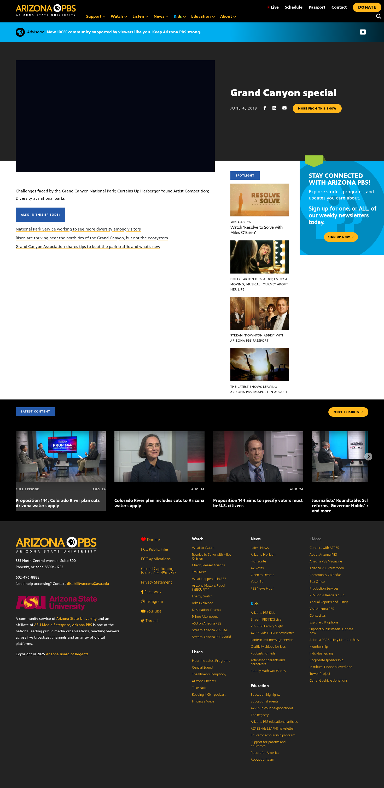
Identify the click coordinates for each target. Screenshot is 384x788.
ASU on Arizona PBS (206, 623)
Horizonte (258, 561)
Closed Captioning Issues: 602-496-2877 (158, 570)
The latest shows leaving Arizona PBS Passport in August (258, 389)
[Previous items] (16, 456)
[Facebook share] (267, 108)
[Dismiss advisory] (363, 32)
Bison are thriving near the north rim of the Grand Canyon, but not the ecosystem (92, 237)
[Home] (46, 10)
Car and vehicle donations (328, 680)
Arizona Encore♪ (204, 681)
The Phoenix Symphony (209, 674)
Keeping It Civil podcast (208, 695)
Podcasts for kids (263, 653)
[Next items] (368, 456)
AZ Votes (257, 568)
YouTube (153, 611)
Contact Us (317, 616)
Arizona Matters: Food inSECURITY (208, 588)
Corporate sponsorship (326, 660)
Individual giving (321, 653)
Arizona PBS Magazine (326, 561)
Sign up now (339, 237)
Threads (151, 620)
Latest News (260, 548)
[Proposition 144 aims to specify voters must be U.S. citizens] (258, 434)
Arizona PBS (82, 625)
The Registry (260, 715)
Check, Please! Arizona (208, 565)
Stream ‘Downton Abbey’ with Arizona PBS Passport (257, 338)
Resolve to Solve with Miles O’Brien (211, 557)
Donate (153, 539)
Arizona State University (76, 618)
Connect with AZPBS (324, 548)
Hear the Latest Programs (211, 661)
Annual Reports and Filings (329, 602)
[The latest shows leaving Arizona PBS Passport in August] (259, 350)
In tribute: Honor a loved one (331, 667)
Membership (319, 647)
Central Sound (202, 667)
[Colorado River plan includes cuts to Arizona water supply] (159, 434)
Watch (197, 538)
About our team (262, 759)
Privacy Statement (156, 582)
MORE (346, 412)
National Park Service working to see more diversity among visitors (78, 229)
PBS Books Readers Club (327, 595)
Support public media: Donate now (331, 631)
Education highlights (265, 695)
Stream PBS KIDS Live (266, 619)
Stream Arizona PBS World (211, 637)
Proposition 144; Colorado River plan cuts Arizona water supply (58, 503)
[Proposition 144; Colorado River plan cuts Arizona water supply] (61, 434)
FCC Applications (156, 558)
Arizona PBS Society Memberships (334, 640)
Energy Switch (202, 596)
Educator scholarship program (273, 735)
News (256, 538)
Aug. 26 (240, 222)
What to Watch (203, 548)
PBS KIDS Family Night (267, 626)
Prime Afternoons (205, 617)
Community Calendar (325, 575)
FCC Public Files (154, 549)
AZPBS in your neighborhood (272, 708)
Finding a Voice (203, 701)
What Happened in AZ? (209, 579)
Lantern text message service (272, 640)
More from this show (317, 108)
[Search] (377, 16)
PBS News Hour (262, 588)
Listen (197, 651)
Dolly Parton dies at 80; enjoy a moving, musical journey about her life (259, 284)
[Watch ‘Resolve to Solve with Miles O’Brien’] (259, 186)
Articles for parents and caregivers (268, 662)
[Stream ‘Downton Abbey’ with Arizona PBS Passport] (259, 299)
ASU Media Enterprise (52, 625)
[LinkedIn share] (276, 108)
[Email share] (287, 108)
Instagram (153, 601)
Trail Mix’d (199, 572)
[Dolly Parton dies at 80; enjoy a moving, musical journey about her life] (259, 243)
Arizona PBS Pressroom (327, 568)
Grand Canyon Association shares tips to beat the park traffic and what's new (88, 246)
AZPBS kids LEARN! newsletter (272, 633)
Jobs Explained (202, 603)
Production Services (324, 588)
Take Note (199, 688)
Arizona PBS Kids (263, 613)
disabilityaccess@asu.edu (88, 583)
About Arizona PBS (323, 555)
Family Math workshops (268, 671)
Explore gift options (324, 622)
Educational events (264, 701)
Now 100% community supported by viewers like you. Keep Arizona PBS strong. (124, 31)
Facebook (152, 591)
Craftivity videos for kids (268, 647)
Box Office (317, 582)
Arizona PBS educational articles (274, 722)
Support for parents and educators (268, 744)
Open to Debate (262, 575)
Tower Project (320, 674)
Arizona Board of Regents (67, 654)
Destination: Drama (206, 610)
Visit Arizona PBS (322, 609)
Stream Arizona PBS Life (209, 630)
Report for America (265, 753)
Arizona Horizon (263, 555)
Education (260, 685)
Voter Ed (257, 582)
